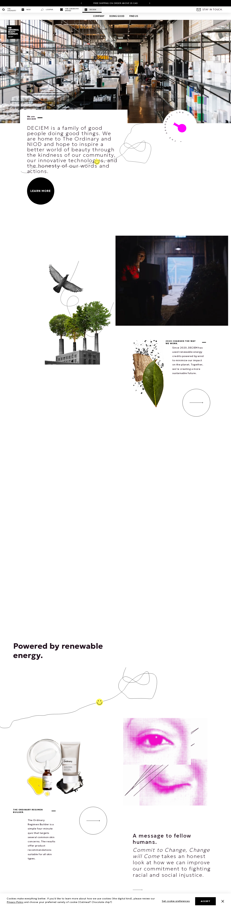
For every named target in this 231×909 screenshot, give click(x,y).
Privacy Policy (15, 902)
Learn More (40, 191)
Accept (205, 901)
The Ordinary (11, 9)
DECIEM (92, 9)
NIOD (28, 9)
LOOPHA (49, 9)
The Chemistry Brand (72, 9)
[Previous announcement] (81, 3)
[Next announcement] (149, 3)
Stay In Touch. (212, 9)
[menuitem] (9, 9)
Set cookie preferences (176, 901)
